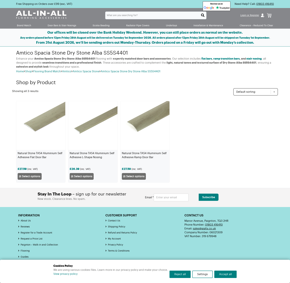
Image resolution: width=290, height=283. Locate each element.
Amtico (66, 71)
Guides (25, 257)
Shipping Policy (116, 227)
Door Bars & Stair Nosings (62, 25)
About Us (26, 221)
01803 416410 (265, 4)
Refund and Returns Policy (122, 233)
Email (149, 197)
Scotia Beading (101, 25)
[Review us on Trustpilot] (222, 8)
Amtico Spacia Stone (86, 71)
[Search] (202, 15)
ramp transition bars (226, 58)
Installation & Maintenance (208, 25)
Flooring (25, 251)
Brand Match (24, 25)
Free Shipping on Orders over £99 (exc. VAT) (44, 4)
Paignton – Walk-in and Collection (39, 245)
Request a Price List (31, 239)
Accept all (225, 274)
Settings (202, 274)
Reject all (180, 274)
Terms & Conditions (119, 251)
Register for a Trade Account (36, 233)
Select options (30, 176)
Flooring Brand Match (47, 71)
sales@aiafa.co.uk (204, 228)
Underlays (171, 25)
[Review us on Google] (209, 8)
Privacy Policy (115, 245)
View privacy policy (65, 274)
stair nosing (254, 58)
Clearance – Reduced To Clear (256, 25)
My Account (114, 239)
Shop (28, 71)
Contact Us (114, 221)
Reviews (25, 227)
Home (20, 71)
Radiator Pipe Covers (137, 25)
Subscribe (208, 197)
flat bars (206, 58)
